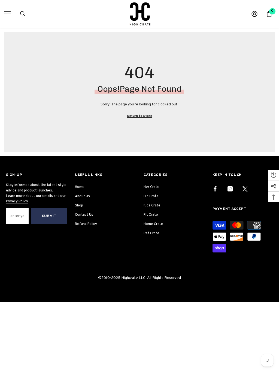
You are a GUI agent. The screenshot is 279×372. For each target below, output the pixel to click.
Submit (49, 216)
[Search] (23, 14)
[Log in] (254, 13)
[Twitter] (245, 189)
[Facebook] (215, 189)
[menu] (7, 14)
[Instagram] (230, 189)
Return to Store (139, 116)
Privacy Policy (17, 201)
